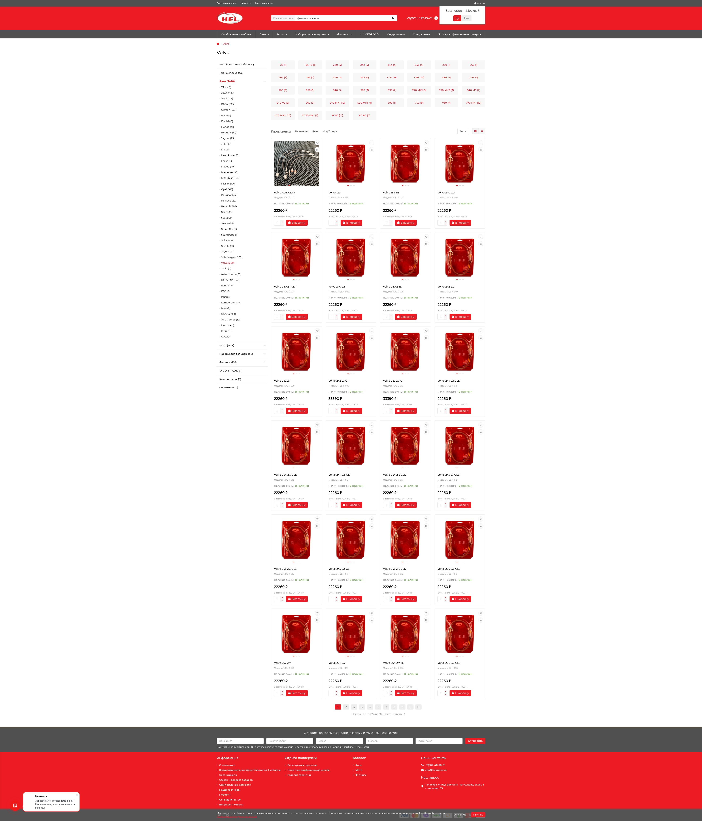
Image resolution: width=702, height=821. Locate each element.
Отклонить (460, 814)
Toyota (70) (227, 251)
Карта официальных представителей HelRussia (250, 769)
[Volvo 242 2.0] (459, 257)
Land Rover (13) (230, 155)
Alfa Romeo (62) (230, 319)
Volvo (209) (228, 262)
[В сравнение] (317, 149)
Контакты (246, 3)
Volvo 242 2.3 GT (393, 380)
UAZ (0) (225, 336)
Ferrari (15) (227, 285)
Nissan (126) (228, 183)
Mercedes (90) (229, 172)
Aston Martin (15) (231, 274)
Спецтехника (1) (229, 387)
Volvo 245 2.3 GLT (340, 568)
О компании (227, 765)
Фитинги (342, 34)
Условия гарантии (299, 774)
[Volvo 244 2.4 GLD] (405, 445)
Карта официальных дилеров (462, 34)
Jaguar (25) (228, 138)
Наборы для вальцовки (310, 34)
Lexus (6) (226, 160)
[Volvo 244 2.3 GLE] (296, 445)
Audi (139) (227, 98)
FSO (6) (225, 291)
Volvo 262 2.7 (282, 663)
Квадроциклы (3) (230, 379)
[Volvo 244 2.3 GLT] (351, 445)
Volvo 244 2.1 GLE (448, 380)
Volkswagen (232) (231, 257)
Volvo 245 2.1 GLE (448, 474)
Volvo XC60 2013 (284, 192)
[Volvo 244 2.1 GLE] (459, 351)
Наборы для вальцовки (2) (236, 353)
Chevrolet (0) (229, 313)
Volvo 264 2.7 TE (393, 663)
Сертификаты (228, 774)
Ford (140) (227, 121)
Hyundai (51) (228, 132)
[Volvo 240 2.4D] (405, 257)
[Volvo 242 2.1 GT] (351, 351)
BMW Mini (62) (230, 279)
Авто (263, 34)
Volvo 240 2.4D (392, 286)
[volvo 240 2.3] (351, 257)
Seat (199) (226, 217)
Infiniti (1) (226, 330)
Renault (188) (229, 206)
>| (418, 707)
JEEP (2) (226, 143)
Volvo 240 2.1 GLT (285, 286)
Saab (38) (226, 211)
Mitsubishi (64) (230, 177)
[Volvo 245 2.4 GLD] (405, 539)
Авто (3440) (227, 81)
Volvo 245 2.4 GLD (394, 568)
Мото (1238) (226, 345)
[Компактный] (482, 131)
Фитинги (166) (228, 362)
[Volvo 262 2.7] (296, 633)
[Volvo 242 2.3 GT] (405, 351)
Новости (224, 794)
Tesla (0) (226, 268)
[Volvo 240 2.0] (459, 163)
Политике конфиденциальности (237, 816)
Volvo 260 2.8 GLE (448, 568)
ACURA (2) (227, 92)
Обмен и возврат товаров (236, 779)
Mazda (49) (228, 166)
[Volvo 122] (351, 163)
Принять (478, 814)
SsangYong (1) (229, 234)
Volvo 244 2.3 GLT (340, 474)
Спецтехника (421, 34)
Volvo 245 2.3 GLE (285, 568)
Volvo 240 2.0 (445, 192)
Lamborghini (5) (231, 302)
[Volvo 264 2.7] (351, 633)
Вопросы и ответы (231, 804)
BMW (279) (228, 104)
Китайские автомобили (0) (236, 64)
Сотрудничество (264, 3)
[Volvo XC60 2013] (296, 163)
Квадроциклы (396, 34)
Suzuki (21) (227, 246)
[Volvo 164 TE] (405, 163)
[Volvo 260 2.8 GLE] (459, 539)
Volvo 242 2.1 (282, 380)
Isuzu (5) (226, 296)
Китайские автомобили (236, 34)
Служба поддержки (301, 758)
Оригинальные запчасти (235, 784)
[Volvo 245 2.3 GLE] (296, 539)
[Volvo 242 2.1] (296, 351)
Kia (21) (225, 149)
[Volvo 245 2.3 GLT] (351, 539)
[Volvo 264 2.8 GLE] (459, 633)
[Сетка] (475, 131)
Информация (227, 758)
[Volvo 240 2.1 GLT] (296, 257)
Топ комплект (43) (231, 72)
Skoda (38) (227, 223)
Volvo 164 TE (391, 192)
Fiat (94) (226, 115)
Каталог (359, 758)
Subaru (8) (227, 240)
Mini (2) (225, 308)
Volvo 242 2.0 (445, 286)
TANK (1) (226, 87)
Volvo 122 (334, 192)
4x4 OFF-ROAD (369, 34)
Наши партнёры (229, 789)
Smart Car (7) (229, 228)
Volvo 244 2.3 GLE (285, 474)
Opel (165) (227, 189)
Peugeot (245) (229, 194)
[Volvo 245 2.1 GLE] (459, 445)
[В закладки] (317, 142)
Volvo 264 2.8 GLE (448, 663)
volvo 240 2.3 (337, 286)
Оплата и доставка (227, 3)
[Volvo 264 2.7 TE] (405, 633)
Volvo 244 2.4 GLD (394, 474)
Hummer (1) (228, 325)
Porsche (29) (228, 200)
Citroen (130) (228, 109)
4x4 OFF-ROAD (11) (230, 370)
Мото (280, 34)
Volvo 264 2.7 (337, 663)
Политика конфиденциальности (308, 769)
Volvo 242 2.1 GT (339, 380)
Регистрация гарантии (302, 765)
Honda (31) (227, 126)
